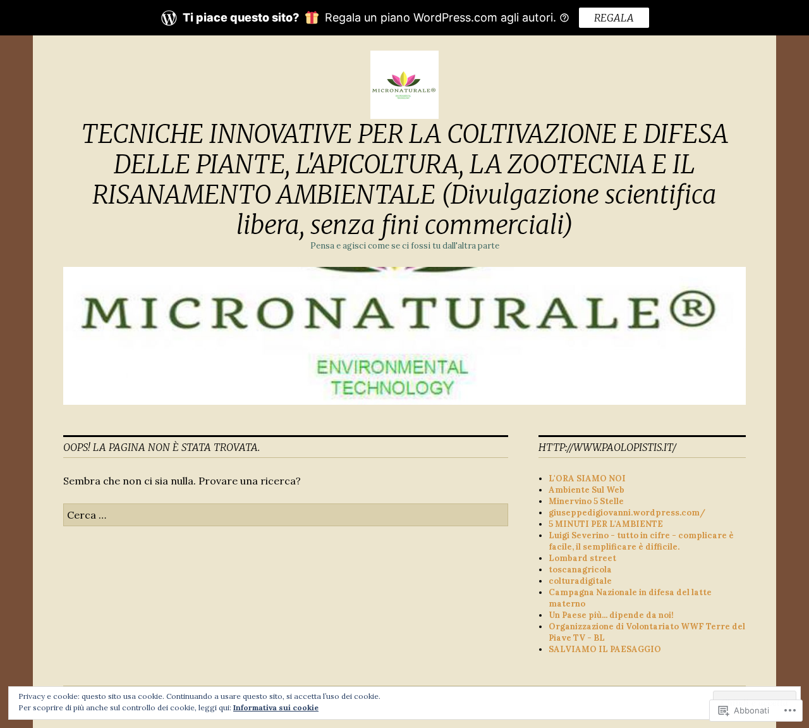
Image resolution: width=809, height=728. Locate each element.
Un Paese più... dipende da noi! (611, 615)
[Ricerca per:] (285, 515)
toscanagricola (580, 569)
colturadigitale (580, 581)
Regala (614, 17)
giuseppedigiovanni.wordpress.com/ (627, 512)
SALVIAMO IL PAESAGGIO (605, 649)
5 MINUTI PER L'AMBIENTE (606, 524)
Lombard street (582, 558)
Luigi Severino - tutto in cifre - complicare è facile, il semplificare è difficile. (641, 541)
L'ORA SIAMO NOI (587, 478)
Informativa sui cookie (276, 707)
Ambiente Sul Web (586, 489)
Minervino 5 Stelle (586, 501)
